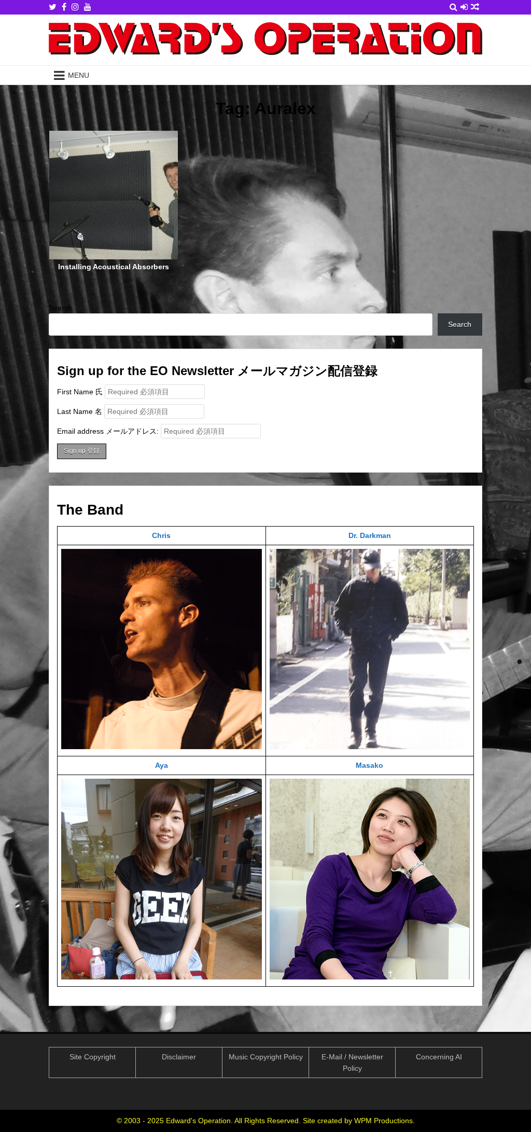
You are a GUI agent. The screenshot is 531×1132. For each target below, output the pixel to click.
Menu (78, 75)
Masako (369, 765)
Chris (161, 535)
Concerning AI (439, 1057)
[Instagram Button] (75, 7)
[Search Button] (453, 7)
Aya (161, 765)
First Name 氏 (80, 392)
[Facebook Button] (64, 7)
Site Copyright (92, 1057)
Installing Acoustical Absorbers (113, 267)
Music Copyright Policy (266, 1057)
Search (60, 307)
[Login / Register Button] (464, 7)
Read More (117, 206)
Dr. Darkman (369, 535)
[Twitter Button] (53, 7)
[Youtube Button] (87, 7)
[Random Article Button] (475, 7)
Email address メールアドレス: (109, 431)
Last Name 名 (79, 411)
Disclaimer (179, 1057)
